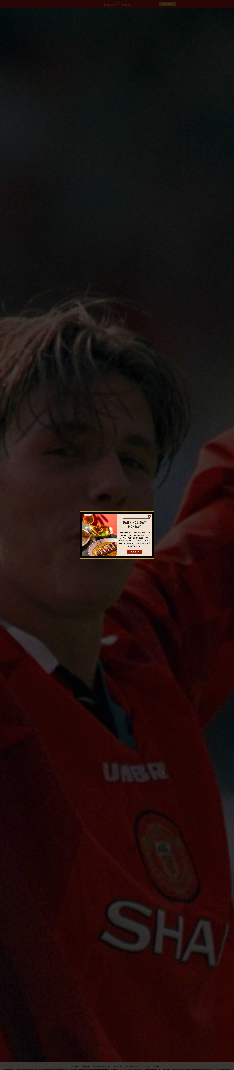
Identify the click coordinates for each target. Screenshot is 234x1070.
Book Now (134, 552)
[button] (149, 516)
